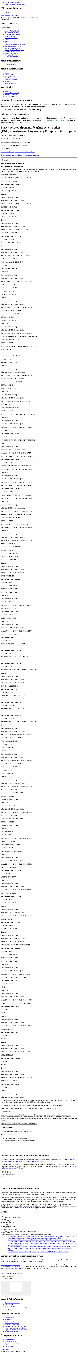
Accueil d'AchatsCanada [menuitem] (12, 31)
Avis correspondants (8, 1174)
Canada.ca (8, 91)
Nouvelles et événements (12, 1303)
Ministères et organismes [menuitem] (12, 1323)
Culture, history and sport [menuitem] (12, 48)
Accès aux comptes (10, 64)
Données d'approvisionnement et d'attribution (18, 1308)
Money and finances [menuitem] (11, 55)
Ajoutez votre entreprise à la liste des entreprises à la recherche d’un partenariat (38, 1160)
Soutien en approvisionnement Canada (12, 1268)
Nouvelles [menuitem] (8, 1319)
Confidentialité (9, 1346)
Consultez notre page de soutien (10, 1265)
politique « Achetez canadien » (56, 120)
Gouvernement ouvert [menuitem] (11, 1331)
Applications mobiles (11, 1341)
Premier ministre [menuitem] (9, 1321)
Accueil (7, 73)
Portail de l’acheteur (11, 79)
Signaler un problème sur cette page (12, 1273)
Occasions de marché (11, 78)
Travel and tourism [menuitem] (10, 36)
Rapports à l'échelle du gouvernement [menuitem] (16, 1330)
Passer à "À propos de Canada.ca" (15, 4)
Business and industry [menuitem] (11, 38)
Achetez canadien (10, 74)
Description (5, 160)
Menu (6, 27)
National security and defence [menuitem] (13, 46)
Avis (6, 1344)
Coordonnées (6, 1171)
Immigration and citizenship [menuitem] (13, 34)
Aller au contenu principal (12, 2)
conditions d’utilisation (29, 1207)
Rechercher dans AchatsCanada (10, 17)
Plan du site (8, 1309)
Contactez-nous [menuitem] (9, 1318)
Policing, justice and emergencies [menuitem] (14, 50)
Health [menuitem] (7, 41)
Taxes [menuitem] (6, 43)
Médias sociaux (9, 1339)
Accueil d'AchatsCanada (12, 93)
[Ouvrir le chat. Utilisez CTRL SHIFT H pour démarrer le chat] (16, 1288)
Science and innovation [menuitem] (12, 56)
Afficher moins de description (27, 1123)
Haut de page (5, 1349)
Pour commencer (10, 76)
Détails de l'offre (7, 1173)
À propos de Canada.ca (12, 1343)
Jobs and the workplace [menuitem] (12, 33)
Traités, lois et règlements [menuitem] (12, 1324)
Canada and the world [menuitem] (11, 53)
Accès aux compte (10, 83)
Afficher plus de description (9, 1123)
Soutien (7, 81)
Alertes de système (10, 1306)
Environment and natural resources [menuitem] (15, 45)
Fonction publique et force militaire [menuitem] (15, 1328)
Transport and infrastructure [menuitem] (13, 51)
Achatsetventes (9, 1304)
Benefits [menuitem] (7, 39)
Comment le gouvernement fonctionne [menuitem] (16, 1326)
